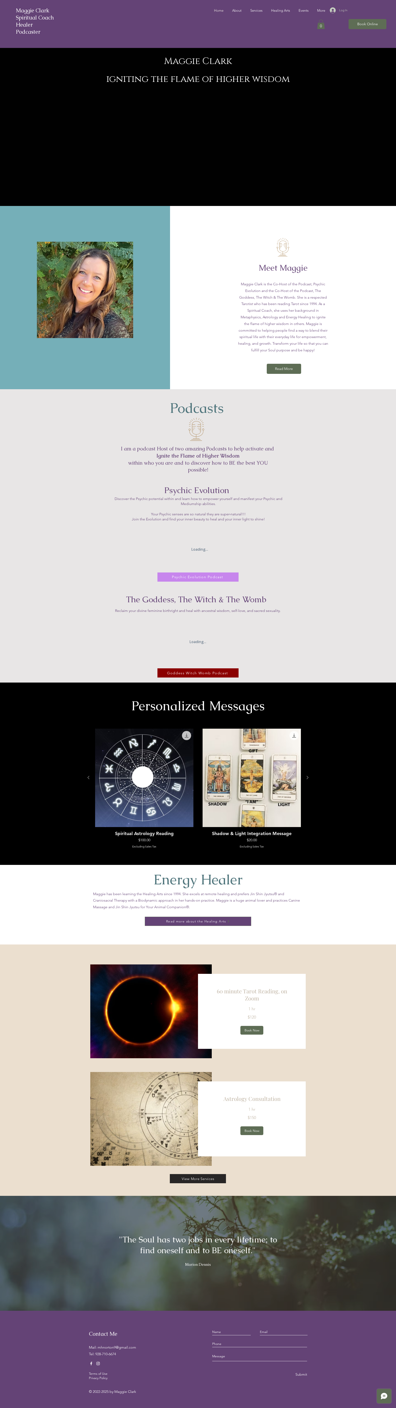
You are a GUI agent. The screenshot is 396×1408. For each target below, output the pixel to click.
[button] (321, 24)
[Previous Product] (88, 777)
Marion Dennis (198, 1264)
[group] (198, 788)
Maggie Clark (32, 10)
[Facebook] (91, 1363)
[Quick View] (144, 778)
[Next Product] (307, 777)
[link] (252, 995)
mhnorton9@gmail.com (117, 1347)
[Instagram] (98, 1363)
